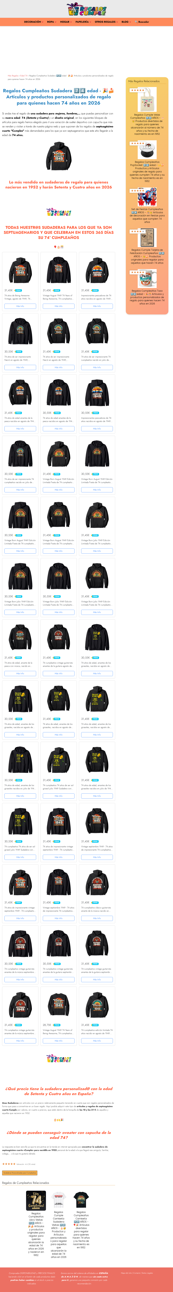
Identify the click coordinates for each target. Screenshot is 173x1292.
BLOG (125, 22)
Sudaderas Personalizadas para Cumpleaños (20, 1173)
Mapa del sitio (126, 1273)
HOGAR (64, 22)
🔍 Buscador (142, 22)
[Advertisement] (86, 49)
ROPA (50, 22)
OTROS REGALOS (105, 22)
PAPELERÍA (82, 22)
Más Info (20, 306)
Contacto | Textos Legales (143, 1273)
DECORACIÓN (32, 22)
